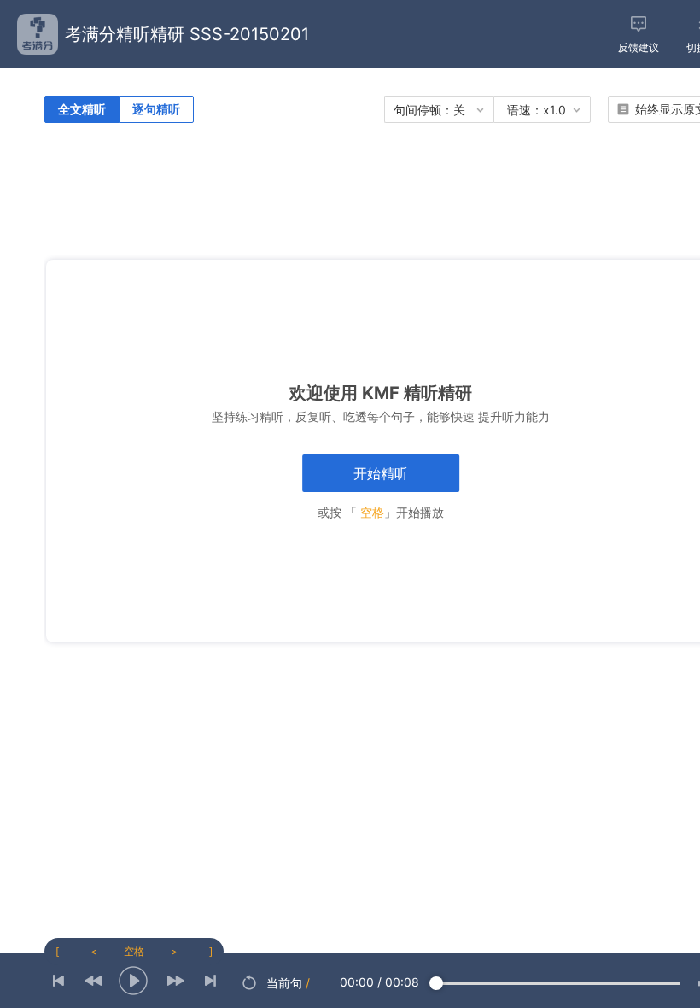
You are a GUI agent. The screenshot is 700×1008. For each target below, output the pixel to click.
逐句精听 (156, 109)
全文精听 (82, 109)
